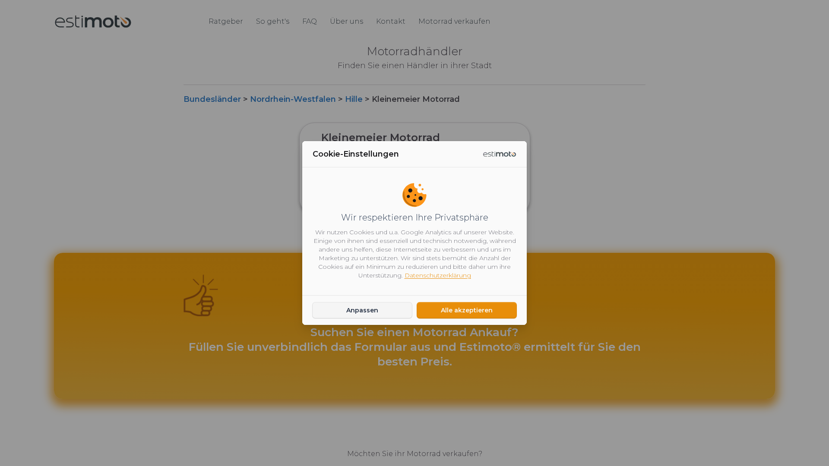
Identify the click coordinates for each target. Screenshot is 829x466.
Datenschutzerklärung (438, 275)
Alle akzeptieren (467, 310)
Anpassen (362, 310)
